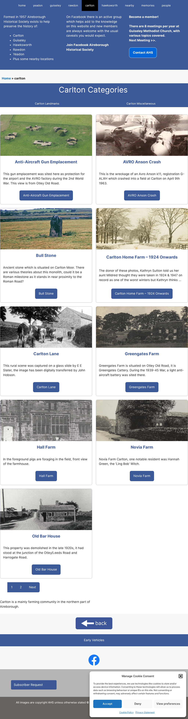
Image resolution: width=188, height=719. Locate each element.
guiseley (55, 5)
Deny (137, 703)
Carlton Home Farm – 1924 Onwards (142, 257)
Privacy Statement (145, 712)
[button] (180, 676)
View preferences (168, 703)
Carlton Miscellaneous (141, 103)
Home (6, 78)
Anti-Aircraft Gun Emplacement (46, 161)
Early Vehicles (94, 640)
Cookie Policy (126, 712)
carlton (89, 5)
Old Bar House (46, 536)
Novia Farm (142, 447)
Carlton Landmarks (47, 103)
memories (147, 5)
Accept (107, 703)
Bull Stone (46, 255)
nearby (129, 5)
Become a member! (144, 17)
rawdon (73, 5)
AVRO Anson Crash (142, 161)
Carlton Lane (46, 353)
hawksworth (110, 5)
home (22, 5)
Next (32, 587)
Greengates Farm (142, 353)
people (166, 5)
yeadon (38, 5)
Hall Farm (46, 447)
